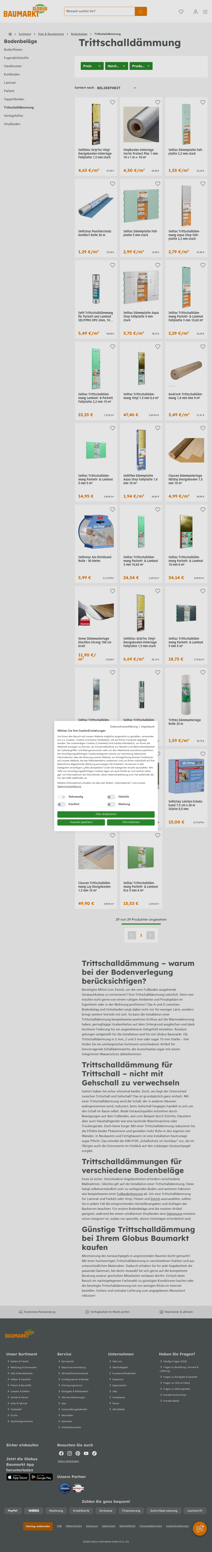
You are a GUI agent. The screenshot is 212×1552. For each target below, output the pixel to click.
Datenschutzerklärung (124, 726)
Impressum (148, 726)
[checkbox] (61, 797)
